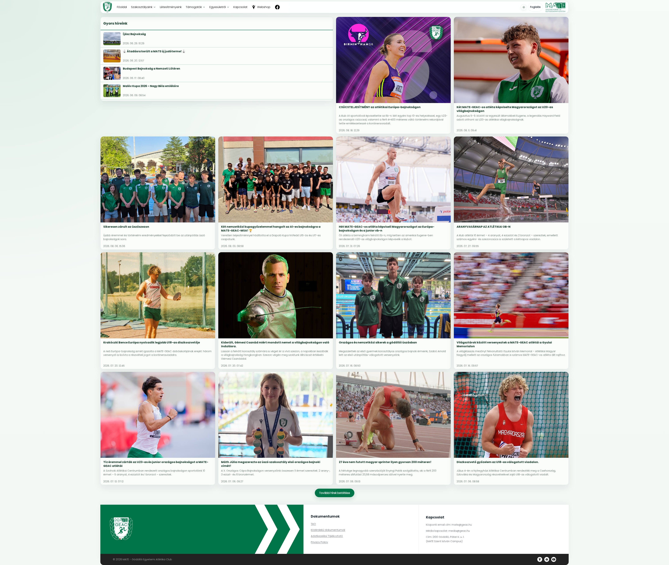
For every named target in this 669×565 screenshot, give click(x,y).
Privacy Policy (319, 542)
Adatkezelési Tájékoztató (327, 536)
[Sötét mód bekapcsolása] (524, 7)
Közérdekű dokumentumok (328, 530)
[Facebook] (546, 559)
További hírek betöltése (334, 493)
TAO (313, 524)
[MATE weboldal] (555, 7)
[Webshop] (539, 559)
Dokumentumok (325, 516)
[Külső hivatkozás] (277, 7)
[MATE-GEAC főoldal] (109, 7)
